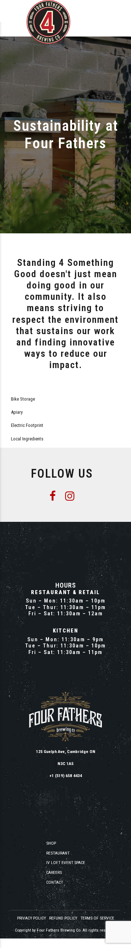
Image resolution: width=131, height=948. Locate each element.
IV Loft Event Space (65, 862)
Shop (51, 843)
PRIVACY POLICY (31, 918)
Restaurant (58, 853)
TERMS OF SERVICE (97, 918)
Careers (54, 872)
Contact (54, 882)
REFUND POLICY (63, 918)
